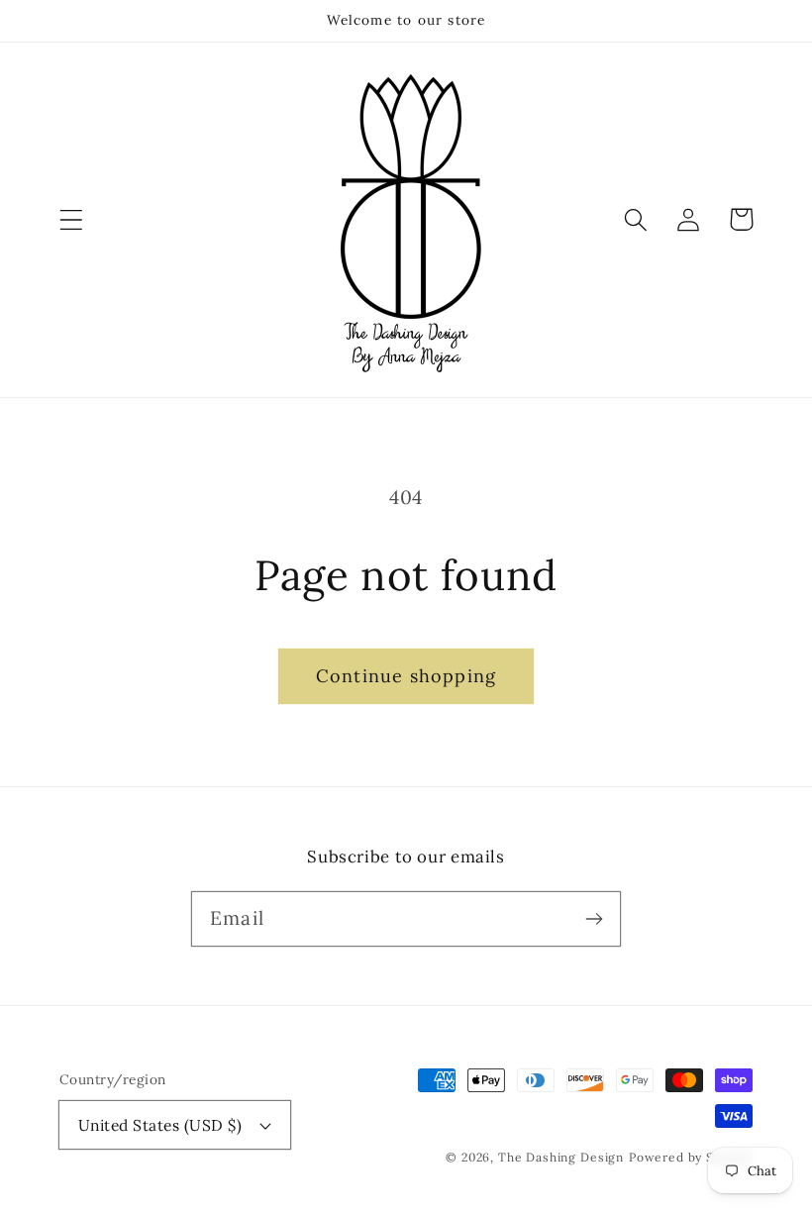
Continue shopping (406, 675)
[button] (72, 219)
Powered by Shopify (691, 1157)
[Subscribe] (593, 918)
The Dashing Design (561, 1157)
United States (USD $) (160, 1125)
